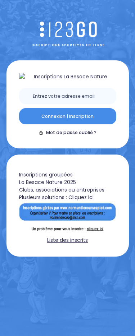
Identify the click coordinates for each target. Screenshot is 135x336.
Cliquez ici (81, 197)
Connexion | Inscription (67, 116)
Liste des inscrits (67, 240)
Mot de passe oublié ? (71, 132)
